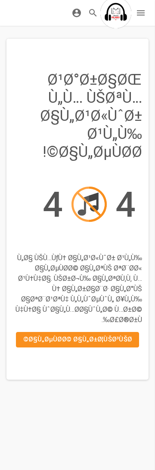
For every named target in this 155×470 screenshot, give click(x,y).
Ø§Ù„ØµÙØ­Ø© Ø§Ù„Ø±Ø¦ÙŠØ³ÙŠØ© (77, 339)
